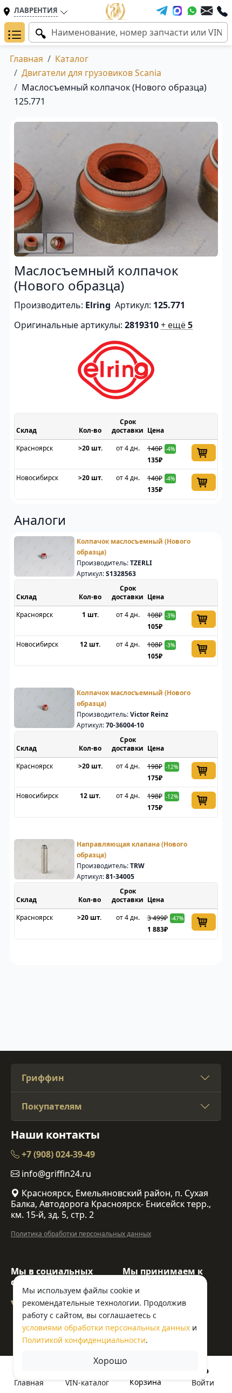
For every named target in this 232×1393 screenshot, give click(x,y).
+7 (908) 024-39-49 (57, 1154)
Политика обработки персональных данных (81, 1233)
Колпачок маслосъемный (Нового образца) (133, 547)
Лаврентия (36, 10)
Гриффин (43, 1078)
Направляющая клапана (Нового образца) (132, 850)
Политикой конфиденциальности (84, 1340)
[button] (14, 32)
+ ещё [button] (177, 325)
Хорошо (110, 1361)
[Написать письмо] (207, 11)
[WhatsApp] (192, 11)
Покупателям (52, 1106)
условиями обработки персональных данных (106, 1327)
